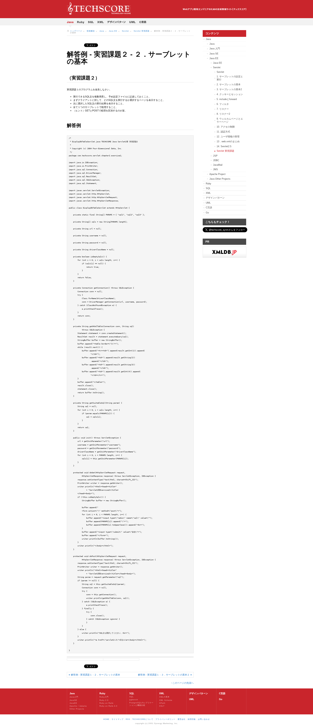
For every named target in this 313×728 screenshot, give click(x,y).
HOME (106, 719)
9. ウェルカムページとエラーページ (230, 120)
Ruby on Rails (106, 703)
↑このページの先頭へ (182, 683)
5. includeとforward (227, 99)
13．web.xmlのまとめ (228, 141)
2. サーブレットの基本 (229, 84)
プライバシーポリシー (165, 719)
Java (101, 31)
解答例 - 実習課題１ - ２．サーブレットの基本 (95, 674)
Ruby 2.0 (103, 700)
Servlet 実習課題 (141, 31)
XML (208, 193)
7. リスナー (223, 109)
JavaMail (217, 164)
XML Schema (165, 700)
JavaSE (73, 700)
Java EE (113, 31)
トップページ (76, 31)
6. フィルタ (223, 104)
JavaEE (73, 703)
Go (207, 212)
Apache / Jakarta (78, 706)
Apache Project (217, 174)
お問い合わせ (204, 719)
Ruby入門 (103, 697)
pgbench (133, 700)
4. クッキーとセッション (230, 94)
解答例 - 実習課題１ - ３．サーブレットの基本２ (163, 674)
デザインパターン (215, 197)
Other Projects (77, 709)
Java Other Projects (219, 178)
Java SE (213, 53)
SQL (208, 188)
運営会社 (181, 719)
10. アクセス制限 (226, 126)
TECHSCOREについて (142, 719)
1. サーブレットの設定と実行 (230, 78)
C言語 (209, 207)
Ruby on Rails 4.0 (108, 706)
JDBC (216, 160)
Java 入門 (214, 48)
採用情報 (192, 719)
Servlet (125, 31)
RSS (128, 719)
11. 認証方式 (223, 131)
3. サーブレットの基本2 (229, 89)
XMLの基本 (164, 697)
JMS (215, 169)
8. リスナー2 (223, 114)
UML (208, 202)
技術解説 (91, 31)
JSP (215, 155)
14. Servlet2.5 (224, 146)
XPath (162, 703)
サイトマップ (118, 719)
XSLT (161, 706)
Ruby (208, 183)
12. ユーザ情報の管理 (228, 136)
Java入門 (74, 697)
